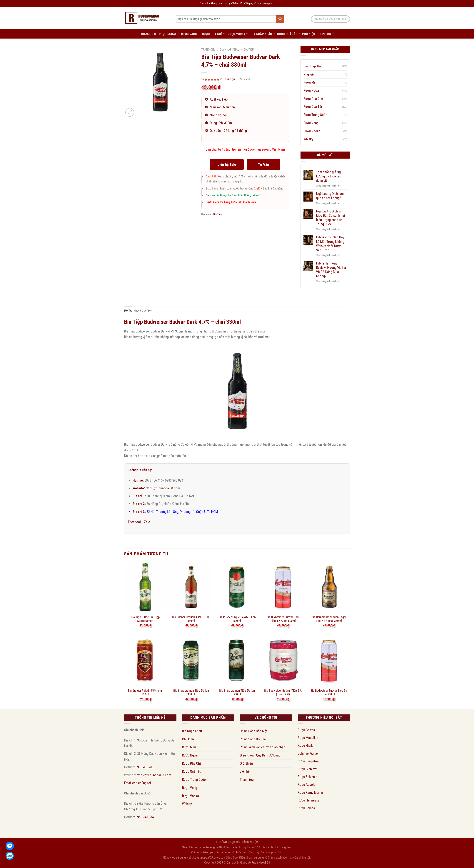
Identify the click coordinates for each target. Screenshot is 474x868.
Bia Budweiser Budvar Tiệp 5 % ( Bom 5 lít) (283, 692)
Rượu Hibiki (305, 745)
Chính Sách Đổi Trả (253, 739)
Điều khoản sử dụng (251, 857)
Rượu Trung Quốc (315, 115)
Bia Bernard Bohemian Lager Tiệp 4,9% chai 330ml (328, 619)
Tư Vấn (263, 164)
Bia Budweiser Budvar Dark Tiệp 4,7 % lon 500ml (282, 619)
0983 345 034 (145, 817)
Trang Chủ (148, 34)
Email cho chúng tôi (137, 783)
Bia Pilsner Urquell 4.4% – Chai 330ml (191, 619)
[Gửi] (280, 19)
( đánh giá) (228, 79)
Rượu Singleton (308, 761)
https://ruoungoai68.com (163, 488)
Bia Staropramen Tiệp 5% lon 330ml (191, 692)
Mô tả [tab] (128, 310)
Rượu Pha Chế (212, 34)
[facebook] (10, 846)
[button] (129, 112)
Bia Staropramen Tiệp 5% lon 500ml (237, 692)
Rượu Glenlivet (308, 769)
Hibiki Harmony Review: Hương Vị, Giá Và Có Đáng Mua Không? (331, 269)
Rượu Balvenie (307, 777)
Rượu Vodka (236, 34)
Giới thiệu (246, 763)
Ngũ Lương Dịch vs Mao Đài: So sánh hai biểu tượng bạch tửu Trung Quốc (330, 217)
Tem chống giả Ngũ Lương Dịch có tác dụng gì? (329, 176)
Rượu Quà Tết (287, 34)
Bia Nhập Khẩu (261, 34)
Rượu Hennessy (308, 800)
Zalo (147, 522)
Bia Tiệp (249, 49)
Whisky (308, 139)
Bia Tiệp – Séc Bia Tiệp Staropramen (145, 619)
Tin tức (325, 34)
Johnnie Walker (308, 753)
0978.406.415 (145, 767)
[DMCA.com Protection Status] (135, 825)
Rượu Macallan (308, 738)
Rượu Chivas (306, 730)
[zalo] (10, 856)
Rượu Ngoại (167, 34)
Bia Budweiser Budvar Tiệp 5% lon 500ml (329, 692)
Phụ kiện (308, 34)
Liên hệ (245, 771)
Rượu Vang (189, 34)
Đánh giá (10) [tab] (143, 310)
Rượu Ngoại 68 (260, 862)
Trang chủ (208, 49)
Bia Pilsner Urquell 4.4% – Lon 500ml (237, 619)
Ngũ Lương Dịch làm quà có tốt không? (330, 196)
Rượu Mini (310, 82)
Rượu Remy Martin (310, 792)
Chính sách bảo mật (280, 857)
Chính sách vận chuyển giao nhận (262, 747)
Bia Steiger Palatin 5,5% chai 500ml (145, 692)
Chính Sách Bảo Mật (253, 731)
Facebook (135, 522)
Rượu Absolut (307, 784)
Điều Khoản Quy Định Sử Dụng (260, 755)
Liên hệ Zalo (227, 164)
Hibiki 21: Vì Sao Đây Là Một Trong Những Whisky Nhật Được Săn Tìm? (330, 243)
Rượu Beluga (306, 808)
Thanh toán (247, 779)
